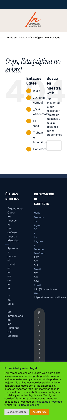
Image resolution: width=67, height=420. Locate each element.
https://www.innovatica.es (50, 297)
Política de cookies (27, 405)
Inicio (36, 91)
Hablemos (39, 149)
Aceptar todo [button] (39, 411)
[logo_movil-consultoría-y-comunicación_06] (33, 11)
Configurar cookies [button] (16, 411)
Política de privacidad (48, 401)
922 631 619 (36, 261)
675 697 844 (36, 277)
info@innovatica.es (45, 289)
